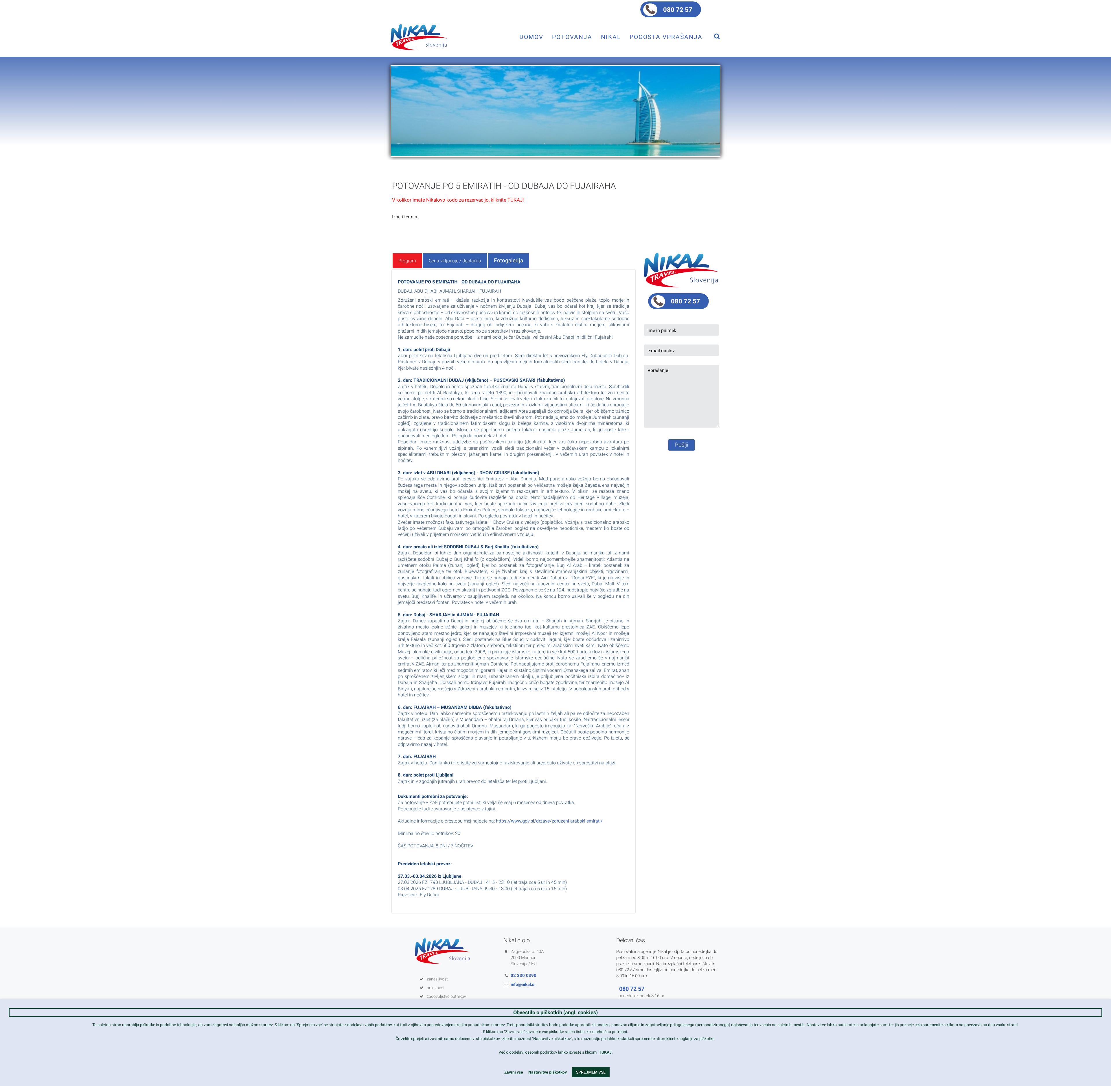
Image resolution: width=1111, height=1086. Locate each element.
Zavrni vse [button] (513, 1072)
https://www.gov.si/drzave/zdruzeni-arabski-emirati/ (549, 821)
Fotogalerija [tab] (508, 260)
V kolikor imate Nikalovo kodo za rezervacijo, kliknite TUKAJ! (458, 200)
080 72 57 (677, 9)
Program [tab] (407, 260)
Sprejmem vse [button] (591, 1072)
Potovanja (572, 36)
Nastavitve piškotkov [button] (547, 1072)
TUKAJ (605, 1052)
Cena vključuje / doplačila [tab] (455, 260)
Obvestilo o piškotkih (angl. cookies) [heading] (555, 1012)
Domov (531, 36)
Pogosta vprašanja (666, 36)
